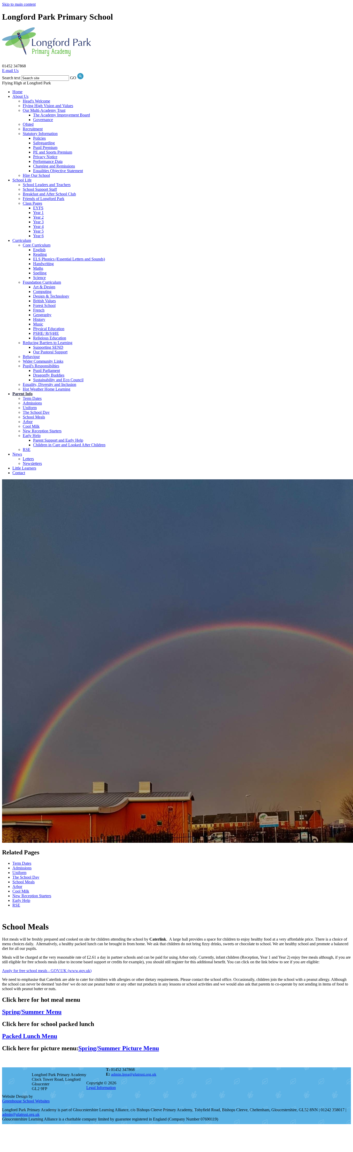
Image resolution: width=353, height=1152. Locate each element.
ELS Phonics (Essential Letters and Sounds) (69, 259)
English (39, 250)
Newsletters (32, 463)
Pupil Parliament (46, 370)
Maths (38, 268)
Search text (11, 78)
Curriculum (21, 240)
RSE (26, 449)
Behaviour (31, 356)
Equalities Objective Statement (58, 171)
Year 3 (38, 222)
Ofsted (28, 124)
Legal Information (101, 1087)
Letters (28, 459)
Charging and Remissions (54, 166)
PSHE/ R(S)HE (46, 333)
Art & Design (44, 287)
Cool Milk (31, 426)
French (38, 310)
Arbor (28, 421)
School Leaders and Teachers (47, 184)
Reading (40, 254)
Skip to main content (19, 4)
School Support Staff (40, 189)
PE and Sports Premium (52, 152)
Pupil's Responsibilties (41, 366)
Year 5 (38, 231)
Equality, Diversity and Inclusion (49, 384)
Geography (42, 315)
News (17, 454)
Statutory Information (40, 133)
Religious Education (49, 338)
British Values (44, 301)
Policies (39, 138)
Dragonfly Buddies (48, 375)
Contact (18, 473)
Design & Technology (51, 296)
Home (17, 92)
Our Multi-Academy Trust (44, 110)
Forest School (44, 305)
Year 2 (38, 217)
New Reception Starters (42, 431)
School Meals (34, 417)
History (39, 319)
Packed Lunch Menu (29, 1036)
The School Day (36, 412)
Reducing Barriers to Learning (47, 342)
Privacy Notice (45, 157)
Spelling (40, 273)
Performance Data (48, 161)
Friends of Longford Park (43, 198)
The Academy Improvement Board (61, 115)
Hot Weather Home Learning (46, 389)
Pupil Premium (45, 147)
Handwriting (43, 263)
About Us (20, 96)
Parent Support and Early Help (58, 440)
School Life (22, 180)
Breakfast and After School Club (49, 194)
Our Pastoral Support (50, 352)
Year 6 (38, 236)
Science (39, 277)
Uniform (30, 408)
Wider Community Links (43, 361)
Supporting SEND (48, 347)
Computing (42, 291)
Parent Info (22, 394)
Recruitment (33, 129)
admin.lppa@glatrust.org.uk (133, 1074)
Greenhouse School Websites (26, 1101)
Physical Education (48, 329)
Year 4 (38, 226)
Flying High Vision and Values (48, 106)
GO (73, 78)
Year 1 (38, 212)
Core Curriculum (36, 245)
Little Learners (24, 468)
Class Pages (32, 203)
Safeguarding (44, 143)
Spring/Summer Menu (32, 1011)
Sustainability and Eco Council (58, 380)
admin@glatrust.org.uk (21, 1114)
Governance (43, 119)
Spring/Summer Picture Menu (118, 1048)
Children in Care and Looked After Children (69, 445)
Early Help (32, 435)
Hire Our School (36, 175)
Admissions (32, 403)
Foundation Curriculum (42, 282)
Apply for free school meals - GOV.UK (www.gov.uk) (46, 970)
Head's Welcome (36, 101)
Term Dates (32, 398)
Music (38, 324)
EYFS (38, 208)
